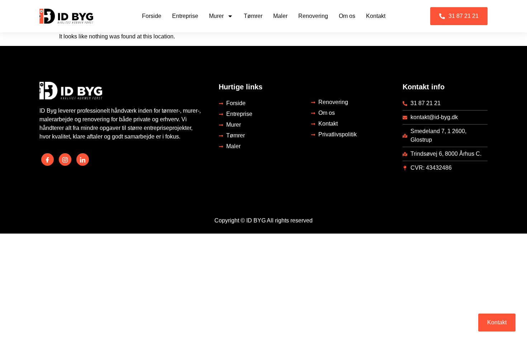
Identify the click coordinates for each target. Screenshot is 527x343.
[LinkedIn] (82, 159)
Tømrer (253, 16)
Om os (347, 16)
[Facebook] (47, 159)
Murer (216, 16)
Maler (280, 16)
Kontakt (375, 16)
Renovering (313, 16)
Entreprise (185, 16)
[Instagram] (65, 159)
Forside (151, 16)
